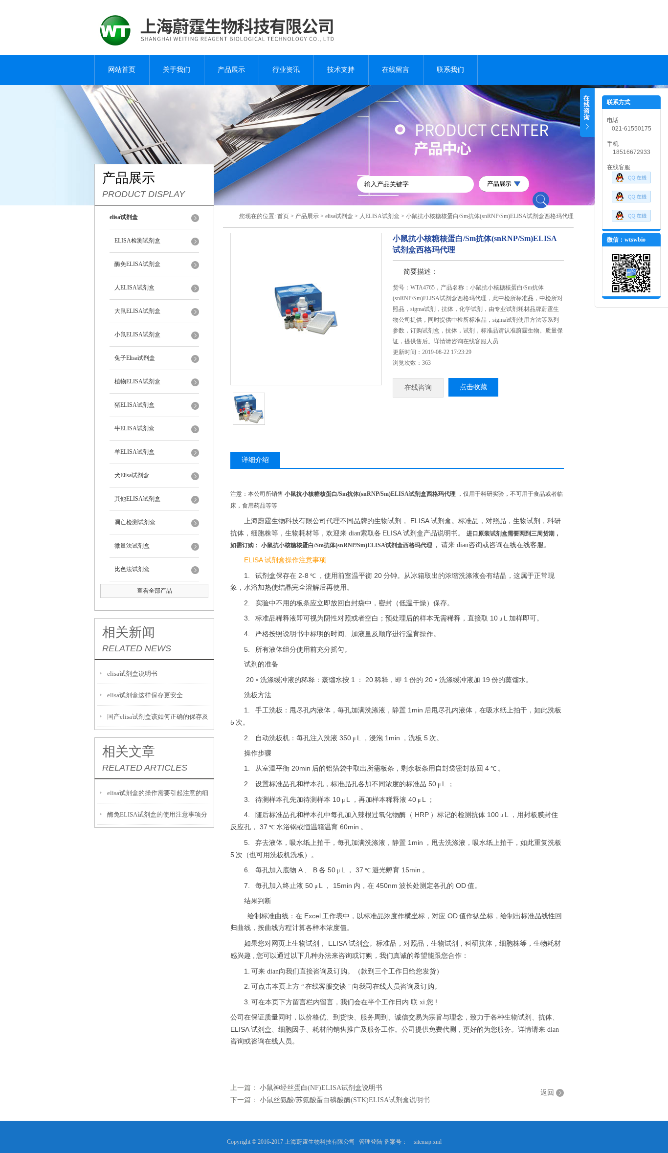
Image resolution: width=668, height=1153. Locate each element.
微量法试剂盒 (132, 545)
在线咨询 (418, 387)
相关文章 (128, 751)
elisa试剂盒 (339, 216)
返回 (547, 1092)
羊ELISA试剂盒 (134, 451)
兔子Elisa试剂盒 (134, 358)
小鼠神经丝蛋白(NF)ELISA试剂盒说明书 (321, 1087)
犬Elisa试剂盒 (131, 475)
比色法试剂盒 (132, 569)
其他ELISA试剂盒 (137, 498)
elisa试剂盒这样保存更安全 (145, 695)
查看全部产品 (154, 590)
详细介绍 (255, 460)
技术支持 (341, 69)
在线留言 (395, 69)
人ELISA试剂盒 (134, 287)
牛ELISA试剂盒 (134, 428)
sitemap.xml (428, 1141)
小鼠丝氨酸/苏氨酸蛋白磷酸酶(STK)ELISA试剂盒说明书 (345, 1100)
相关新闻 (128, 632)
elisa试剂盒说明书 (132, 673)
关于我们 (176, 69)
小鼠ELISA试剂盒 (137, 334)
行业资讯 (286, 69)
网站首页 (121, 69)
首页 (283, 216)
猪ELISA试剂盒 (134, 404)
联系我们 (450, 69)
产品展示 (231, 69)
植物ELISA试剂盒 (137, 381)
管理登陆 (370, 1141)
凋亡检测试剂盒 (135, 522)
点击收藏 (473, 387)
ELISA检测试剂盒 (137, 240)
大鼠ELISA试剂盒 (137, 311)
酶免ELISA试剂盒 (137, 264)
